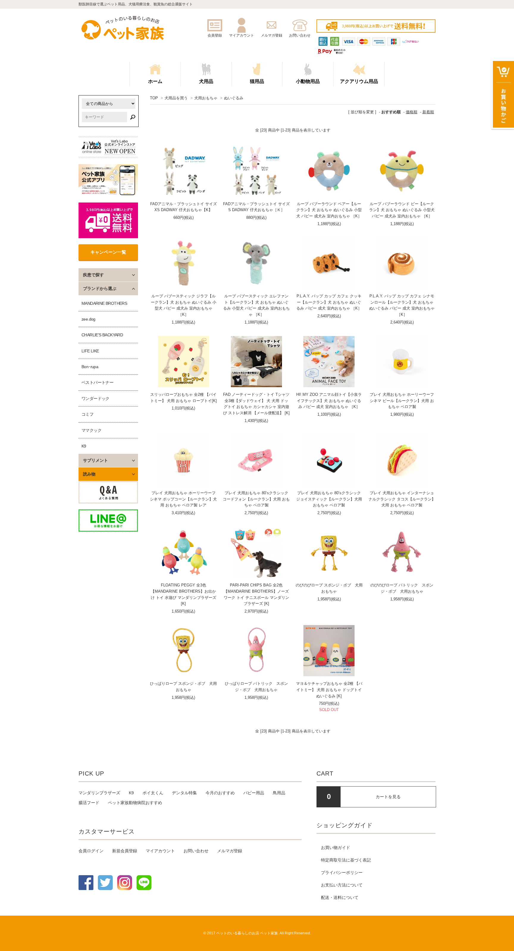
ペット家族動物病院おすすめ (135, 802)
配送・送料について (339, 897)
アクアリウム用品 (359, 81)
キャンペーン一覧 (108, 252)
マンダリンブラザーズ (99, 792)
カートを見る (388, 796)
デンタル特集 (184, 792)
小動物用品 (308, 81)
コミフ (87, 414)
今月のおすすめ (220, 792)
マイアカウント (160, 850)
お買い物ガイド (335, 847)
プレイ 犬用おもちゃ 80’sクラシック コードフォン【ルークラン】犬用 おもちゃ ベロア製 (256, 499)
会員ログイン (91, 850)
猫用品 (257, 81)
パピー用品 (253, 792)
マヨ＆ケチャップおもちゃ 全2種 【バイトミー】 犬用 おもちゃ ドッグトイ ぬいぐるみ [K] (329, 689)
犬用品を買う (176, 98)
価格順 (411, 112)
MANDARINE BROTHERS (104, 303)
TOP (154, 98)
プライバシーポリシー (342, 872)
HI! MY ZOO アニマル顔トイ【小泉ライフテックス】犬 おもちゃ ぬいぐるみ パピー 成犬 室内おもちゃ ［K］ (329, 400)
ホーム (155, 81)
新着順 (428, 112)
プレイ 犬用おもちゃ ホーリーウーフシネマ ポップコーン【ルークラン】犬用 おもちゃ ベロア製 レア (183, 499)
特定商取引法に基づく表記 (346, 860)
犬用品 (206, 81)
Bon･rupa (90, 366)
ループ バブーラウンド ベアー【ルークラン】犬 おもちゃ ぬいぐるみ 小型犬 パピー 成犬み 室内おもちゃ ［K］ (329, 210)
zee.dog (88, 319)
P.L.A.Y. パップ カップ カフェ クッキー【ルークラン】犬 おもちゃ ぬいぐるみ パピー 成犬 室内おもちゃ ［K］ (329, 302)
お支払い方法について (342, 885)
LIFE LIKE (90, 351)
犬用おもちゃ (205, 98)
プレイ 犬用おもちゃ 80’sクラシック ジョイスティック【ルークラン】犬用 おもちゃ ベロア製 (329, 499)
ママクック (91, 430)
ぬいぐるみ (233, 98)
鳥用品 (279, 792)
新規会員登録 (124, 850)
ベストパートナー (97, 382)
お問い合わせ (196, 850)
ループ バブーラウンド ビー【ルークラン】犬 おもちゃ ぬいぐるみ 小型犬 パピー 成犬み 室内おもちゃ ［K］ (402, 210)
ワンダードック (95, 398)
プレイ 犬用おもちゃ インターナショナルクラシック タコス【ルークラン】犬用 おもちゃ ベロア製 (402, 499)
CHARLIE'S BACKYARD (102, 334)
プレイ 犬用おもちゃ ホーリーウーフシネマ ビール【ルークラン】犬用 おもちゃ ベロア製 (402, 400)
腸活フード (89, 802)
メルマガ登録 (229, 850)
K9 (84, 446)
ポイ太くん (152, 792)
